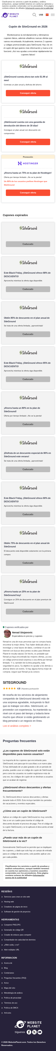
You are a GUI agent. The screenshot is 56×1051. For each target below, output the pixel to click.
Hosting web (9, 902)
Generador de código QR (14, 930)
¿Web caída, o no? (11, 945)
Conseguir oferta (28, 93)
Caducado (28, 244)
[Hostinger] (27, 179)
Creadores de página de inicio (15, 907)
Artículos (7, 1013)
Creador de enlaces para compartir (17, 935)
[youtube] (40, 1032)
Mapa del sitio (9, 988)
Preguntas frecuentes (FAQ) (15, 978)
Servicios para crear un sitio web (17, 897)
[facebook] (29, 1032)
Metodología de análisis (13, 993)
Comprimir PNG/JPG (12, 925)
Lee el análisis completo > (17, 726)
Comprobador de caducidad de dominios (20, 940)
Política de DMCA (11, 1008)
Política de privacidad (12, 998)
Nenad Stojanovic (22, 632)
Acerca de (8, 963)
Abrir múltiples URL (11, 950)
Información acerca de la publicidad (39, 8)
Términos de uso (10, 1003)
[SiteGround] (27, 81)
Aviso (6, 983)
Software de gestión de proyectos (17, 912)
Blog (6, 968)
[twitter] (34, 1032)
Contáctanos (9, 973)
